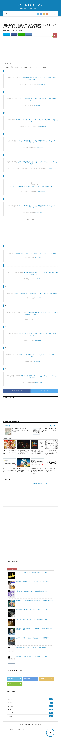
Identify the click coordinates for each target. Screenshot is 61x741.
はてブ (28, 34)
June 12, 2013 (40, 147)
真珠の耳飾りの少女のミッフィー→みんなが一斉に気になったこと (32, 581)
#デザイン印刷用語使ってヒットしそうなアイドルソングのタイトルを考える (32, 187)
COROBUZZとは (29, 724)
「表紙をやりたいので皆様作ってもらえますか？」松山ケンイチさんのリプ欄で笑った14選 (34, 629)
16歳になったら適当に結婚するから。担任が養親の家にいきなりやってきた (34, 591)
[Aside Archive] (55, 35)
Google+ (42, 678)
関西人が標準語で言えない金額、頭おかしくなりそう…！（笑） (32, 610)
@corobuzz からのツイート (40, 483)
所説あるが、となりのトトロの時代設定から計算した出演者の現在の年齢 (34, 600)
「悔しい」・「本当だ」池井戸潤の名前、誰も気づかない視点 (31, 572)
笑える (20, 30)
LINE (21, 34)
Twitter (6, 34)
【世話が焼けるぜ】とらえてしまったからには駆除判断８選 (31, 647)
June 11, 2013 (41, 84)
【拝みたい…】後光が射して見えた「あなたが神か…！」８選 (31, 656)
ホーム (22, 724)
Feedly (10, 683)
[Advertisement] (30, 49)
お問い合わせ (37, 724)
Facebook (14, 34)
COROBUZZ (30, 5)
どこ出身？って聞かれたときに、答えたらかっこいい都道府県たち (32, 638)
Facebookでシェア (17, 391)
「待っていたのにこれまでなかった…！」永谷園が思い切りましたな (33, 619)
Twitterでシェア (44, 391)
